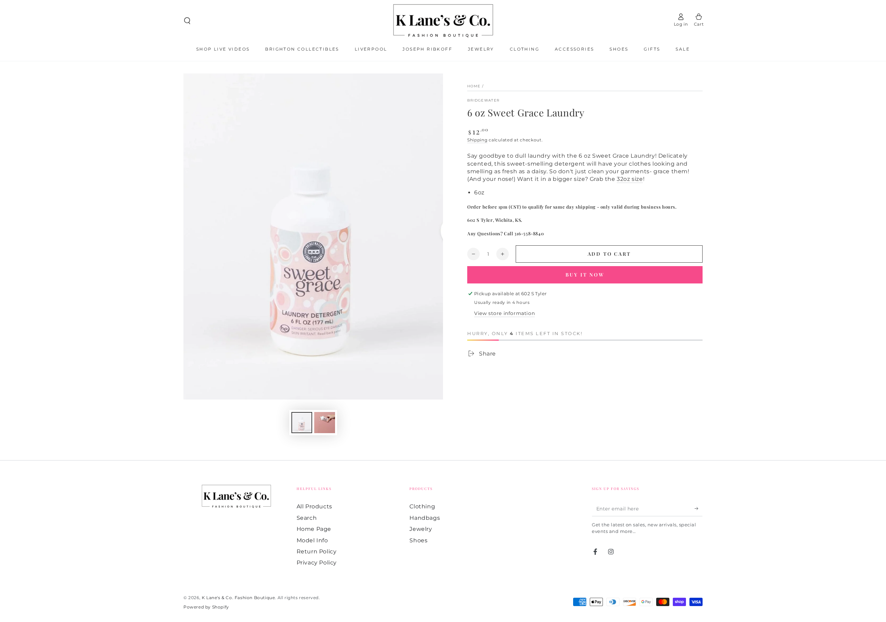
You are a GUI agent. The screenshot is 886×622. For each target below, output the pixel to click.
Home (473, 86)
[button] (187, 20)
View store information (504, 313)
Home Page (314, 529)
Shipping (477, 139)
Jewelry (420, 529)
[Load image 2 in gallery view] (324, 422)
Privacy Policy (317, 562)
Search (307, 518)
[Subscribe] (699, 508)
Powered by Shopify (206, 607)
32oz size (630, 179)
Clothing (422, 506)
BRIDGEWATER (483, 100)
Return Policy (317, 551)
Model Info (312, 540)
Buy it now (585, 274)
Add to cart (609, 254)
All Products (314, 506)
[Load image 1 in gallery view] (301, 422)
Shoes (418, 540)
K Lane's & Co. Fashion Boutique (238, 597)
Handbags (424, 518)
